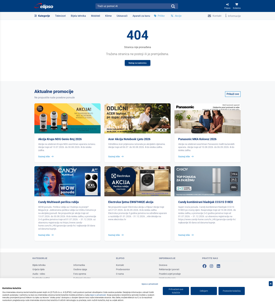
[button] (42, 16)
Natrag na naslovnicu (138, 63)
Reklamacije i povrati (169, 269)
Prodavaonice (123, 269)
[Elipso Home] (43, 6)
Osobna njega (80, 269)
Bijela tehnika (39, 265)
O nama (120, 274)
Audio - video (38, 274)
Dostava (163, 265)
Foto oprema (79, 274)
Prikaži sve (233, 94)
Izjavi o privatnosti (98, 295)
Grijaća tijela (38, 269)
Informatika (79, 265)
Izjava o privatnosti (150, 284)
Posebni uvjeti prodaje (170, 274)
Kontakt (120, 265)
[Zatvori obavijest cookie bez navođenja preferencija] (271, 283)
